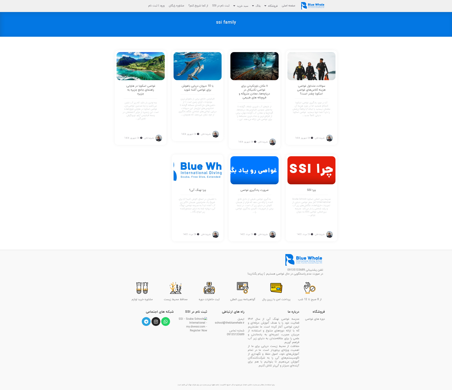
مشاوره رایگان (176, 6)
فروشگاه (273, 6)
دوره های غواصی (315, 319)
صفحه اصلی (288, 6)
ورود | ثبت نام (156, 6)
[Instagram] (155, 321)
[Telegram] (146, 321)
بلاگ (258, 6)
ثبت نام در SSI (221, 6)
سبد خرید (242, 6)
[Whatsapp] (165, 321)
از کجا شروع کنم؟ (198, 6)
